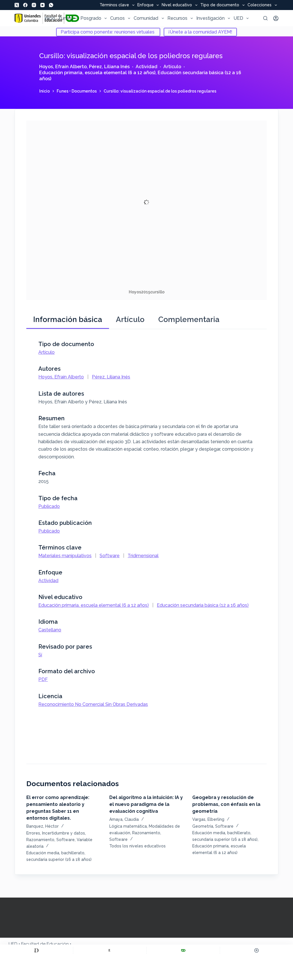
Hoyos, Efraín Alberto (63, 66)
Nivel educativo (177, 5)
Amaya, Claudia (124, 819)
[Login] (275, 18)
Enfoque (145, 5)
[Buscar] (265, 18)
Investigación (210, 18)
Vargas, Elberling (208, 819)
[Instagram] (34, 5)
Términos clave (114, 5)
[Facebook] (25, 5)
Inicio (49, 18)
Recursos (177, 18)
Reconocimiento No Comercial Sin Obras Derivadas (93, 704)
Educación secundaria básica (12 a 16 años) (203, 605)
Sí (40, 654)
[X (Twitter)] (17, 5)
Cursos (117, 18)
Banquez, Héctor (42, 826)
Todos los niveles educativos (137, 846)
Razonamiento (40, 839)
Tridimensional (143, 555)
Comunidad (146, 18)
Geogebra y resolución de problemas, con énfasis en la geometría (226, 804)
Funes (65, 18)
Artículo (172, 66)
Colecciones (260, 5)
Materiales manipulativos (65, 555)
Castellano (49, 630)
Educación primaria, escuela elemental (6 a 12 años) (97, 72)
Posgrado (90, 18)
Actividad (146, 66)
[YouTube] (42, 5)
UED (238, 18)
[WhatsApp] (51, 5)
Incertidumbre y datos (63, 833)
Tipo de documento (219, 5)
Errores (33, 833)
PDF (43, 679)
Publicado (49, 506)
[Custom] (36, 950)
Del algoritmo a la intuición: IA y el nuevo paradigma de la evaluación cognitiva (146, 804)
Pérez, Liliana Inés (109, 66)
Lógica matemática (128, 826)
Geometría (202, 826)
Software (110, 555)
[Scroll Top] (256, 950)
